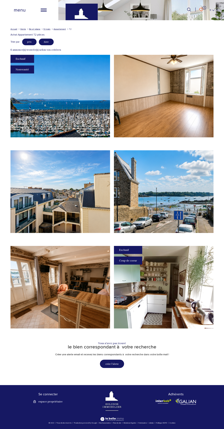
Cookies (172, 423)
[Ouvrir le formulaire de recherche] (189, 10)
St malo (46, 29)
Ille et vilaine (34, 29)
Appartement (60, 29)
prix (29, 41)
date (46, 41)
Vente (23, 29)
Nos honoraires (105, 423)
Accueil (13, 29)
